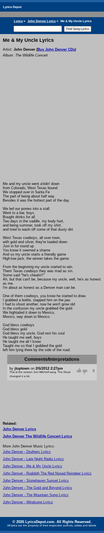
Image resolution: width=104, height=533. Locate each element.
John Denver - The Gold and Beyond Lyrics (37, 488)
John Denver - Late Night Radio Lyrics (33, 459)
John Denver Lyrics (41, 21)
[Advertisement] (52, 127)
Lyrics (18, 21)
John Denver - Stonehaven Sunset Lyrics (36, 480)
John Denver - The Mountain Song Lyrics (36, 495)
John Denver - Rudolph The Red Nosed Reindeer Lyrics (47, 473)
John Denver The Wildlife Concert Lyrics (37, 436)
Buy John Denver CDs (56, 49)
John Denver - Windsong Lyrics (28, 502)
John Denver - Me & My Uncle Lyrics (32, 466)
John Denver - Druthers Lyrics (27, 452)
